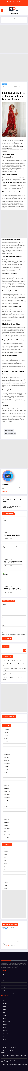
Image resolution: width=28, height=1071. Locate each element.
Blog (4, 1003)
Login (4, 1009)
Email (3, 625)
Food (5, 860)
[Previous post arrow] (24, 499)
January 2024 (6, 822)
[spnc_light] (26, 11)
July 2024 (6, 803)
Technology (6, 882)
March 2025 (6, 782)
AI (4, 848)
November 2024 (7, 794)
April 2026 (6, 741)
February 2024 (6, 819)
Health (5, 866)
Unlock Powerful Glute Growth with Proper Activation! (12, 507)
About (4, 1000)
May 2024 (6, 809)
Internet (5, 876)
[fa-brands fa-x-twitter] (12, 4)
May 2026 (6, 738)
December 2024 (7, 791)
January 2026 (6, 751)
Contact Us (5, 1006)
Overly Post (14, 13)
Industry (5, 1046)
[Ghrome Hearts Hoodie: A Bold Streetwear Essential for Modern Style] (14, 573)
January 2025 (6, 788)
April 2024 (6, 813)
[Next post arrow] (24, 507)
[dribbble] (14, 4)
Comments (4, 604)
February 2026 (6, 748)
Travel (5, 885)
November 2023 (7, 828)
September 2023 (7, 834)
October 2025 (6, 760)
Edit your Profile (20, 487)
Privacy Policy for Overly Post (9, 1015)
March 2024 (6, 816)
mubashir (7, 559)
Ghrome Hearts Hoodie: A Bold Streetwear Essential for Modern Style (13, 589)
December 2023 (7, 825)
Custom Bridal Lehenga (7, 86)
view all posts (4, 491)
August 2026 (6, 729)
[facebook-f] (10, 4)
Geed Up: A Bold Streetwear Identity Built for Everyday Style (13, 562)
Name (3, 617)
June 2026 (6, 735)
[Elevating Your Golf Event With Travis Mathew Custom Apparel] (14, 519)
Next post (4, 504)
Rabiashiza (7, 532)
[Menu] (2, 10)
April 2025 (6, 779)
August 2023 (6, 837)
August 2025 (6, 766)
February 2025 (6, 785)
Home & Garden (7, 869)
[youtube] (17, 4)
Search (6, 646)
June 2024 (6, 806)
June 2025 (6, 772)
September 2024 (7, 797)
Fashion (4, 84)
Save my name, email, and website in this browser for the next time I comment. (13, 635)
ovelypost (9, 421)
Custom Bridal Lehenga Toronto (16, 86)
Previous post (5, 497)
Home (4, 996)
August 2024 (6, 800)
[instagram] (15, 4)
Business (6, 851)
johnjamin (6, 484)
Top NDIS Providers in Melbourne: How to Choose (13, 500)
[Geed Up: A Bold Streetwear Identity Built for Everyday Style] (14, 546)
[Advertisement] (14, 39)
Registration (5, 1012)
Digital (5, 854)
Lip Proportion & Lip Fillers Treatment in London (12, 660)
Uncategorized (6, 888)
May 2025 (6, 775)
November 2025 (7, 757)
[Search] (24, 11)
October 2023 (6, 831)
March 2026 (6, 745)
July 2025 (6, 769)
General (5, 863)
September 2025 (7, 763)
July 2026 (6, 732)
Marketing (6, 879)
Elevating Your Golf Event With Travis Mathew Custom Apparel (12, 534)
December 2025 (7, 754)
